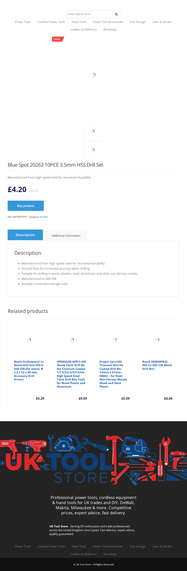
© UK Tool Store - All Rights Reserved (93, 564)
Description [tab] (25, 234)
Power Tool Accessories (108, 22)
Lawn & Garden (162, 22)
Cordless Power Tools (51, 22)
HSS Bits (43, 216)
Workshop (110, 29)
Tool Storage (137, 22)
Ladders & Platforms (84, 29)
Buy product (25, 206)
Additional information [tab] (66, 235)
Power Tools (23, 22)
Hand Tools (79, 22)
